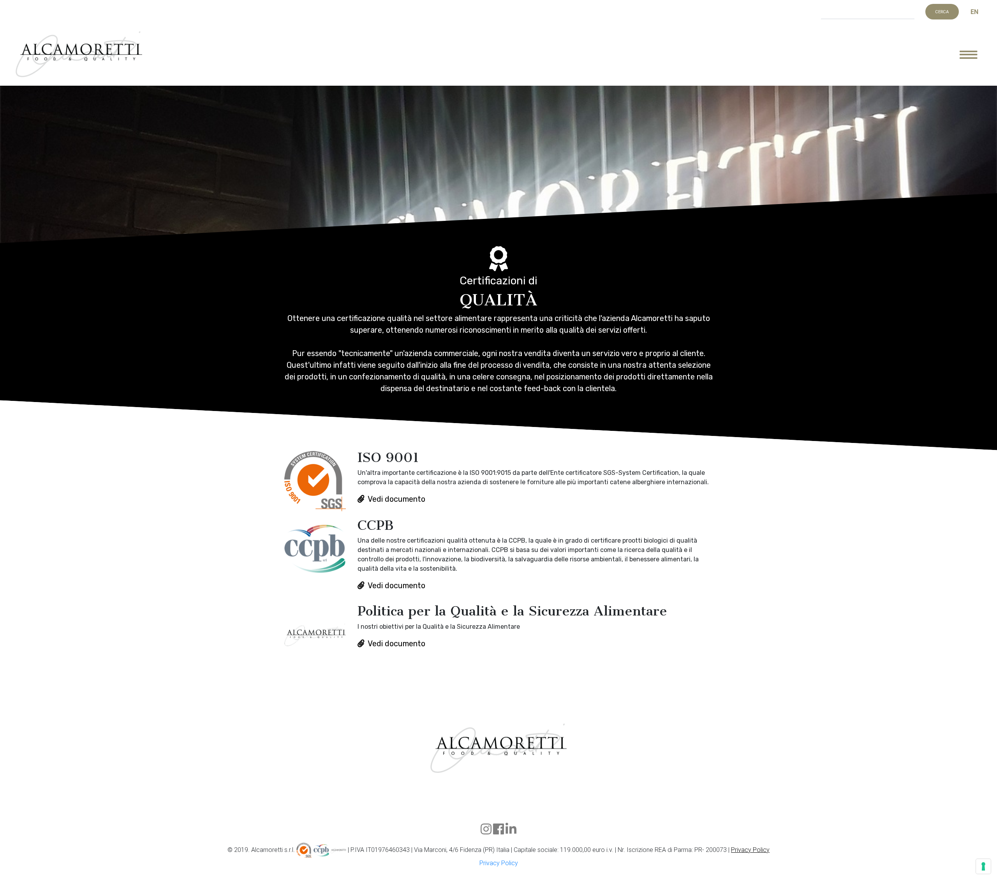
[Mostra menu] (974, 54)
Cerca (942, 11)
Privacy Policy (750, 850)
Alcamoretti (79, 54)
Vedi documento (396, 499)
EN (974, 12)
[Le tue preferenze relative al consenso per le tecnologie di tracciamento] (983, 866)
